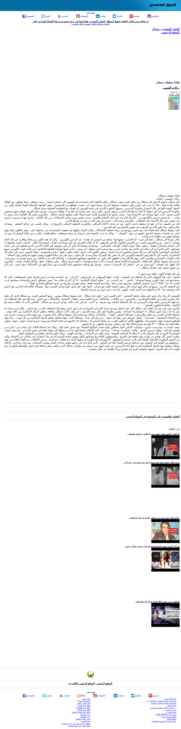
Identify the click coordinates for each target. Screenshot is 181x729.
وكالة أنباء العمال (83, 710)
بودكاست (155, 16)
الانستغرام (84, 16)
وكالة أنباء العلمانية (83, 708)
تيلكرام (119, 16)
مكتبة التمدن (171, 712)
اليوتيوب (64, 16)
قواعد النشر (171, 705)
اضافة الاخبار (171, 719)
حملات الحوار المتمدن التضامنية (164, 721)
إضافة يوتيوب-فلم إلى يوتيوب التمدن (75, 724)
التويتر (47, 16)
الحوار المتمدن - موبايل (166, 28)
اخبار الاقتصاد (85, 717)
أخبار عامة (86, 699)
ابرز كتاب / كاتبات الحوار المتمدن (163, 708)
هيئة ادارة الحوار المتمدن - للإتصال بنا (161, 701)
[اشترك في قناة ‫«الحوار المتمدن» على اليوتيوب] (90, 24)
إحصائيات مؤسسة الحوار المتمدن (163, 703)
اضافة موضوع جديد (168, 717)
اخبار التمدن (85, 721)
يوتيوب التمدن (170, 710)
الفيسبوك (30, 16)
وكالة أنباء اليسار (83, 705)
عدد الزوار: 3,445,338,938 (166, 714)
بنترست (136, 16)
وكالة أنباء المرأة (83, 701)
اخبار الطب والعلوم (83, 719)
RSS (83, 695)
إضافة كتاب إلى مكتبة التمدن (79, 726)
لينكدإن (103, 16)
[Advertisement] (95, 54)
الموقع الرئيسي (170, 32)
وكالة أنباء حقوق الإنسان (80, 712)
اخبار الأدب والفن (83, 703)
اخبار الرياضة (85, 714)
